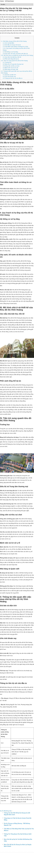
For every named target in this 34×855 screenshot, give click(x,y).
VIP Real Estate (9, 1)
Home (2, 1)
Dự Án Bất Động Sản (6, 810)
